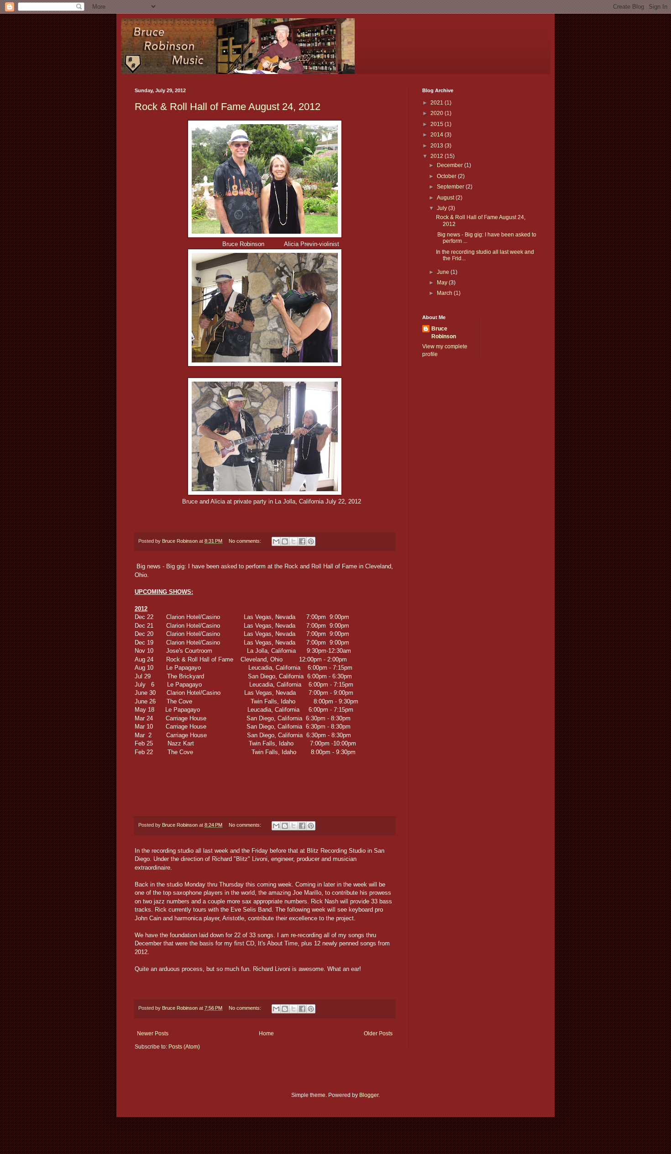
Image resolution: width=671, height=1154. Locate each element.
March (445, 293)
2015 (437, 124)
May (443, 282)
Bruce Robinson (443, 332)
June (444, 272)
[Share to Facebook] (302, 541)
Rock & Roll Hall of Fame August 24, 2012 (227, 106)
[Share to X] (293, 541)
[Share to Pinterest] (310, 541)
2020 (437, 113)
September (451, 187)
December (450, 165)
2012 (437, 156)
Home (266, 1033)
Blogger (368, 1095)
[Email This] (276, 541)
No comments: (245, 541)
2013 (437, 145)
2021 (437, 103)
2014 (437, 134)
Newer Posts (152, 1033)
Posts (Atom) (184, 1047)
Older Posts (378, 1033)
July (442, 208)
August (446, 197)
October (447, 176)
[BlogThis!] (284, 541)
